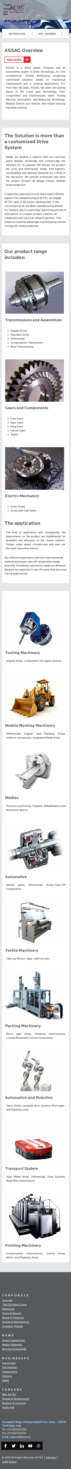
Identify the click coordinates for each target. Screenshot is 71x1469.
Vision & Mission (11, 1313)
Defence (7, 1376)
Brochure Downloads (14, 1349)
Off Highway (9, 1367)
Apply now (8, 1407)
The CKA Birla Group (14, 1304)
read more (14, 59)
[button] (5, 9)
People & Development (15, 1398)
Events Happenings (13, 1340)
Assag (5, 1380)
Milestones (8, 1309)
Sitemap (51, 1457)
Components (9, 1371)
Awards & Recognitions (15, 1321)
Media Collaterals (12, 1344)
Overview (7, 1300)
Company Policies (12, 1326)
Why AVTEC (9, 1394)
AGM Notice (9, 1461)
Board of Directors (13, 1317)
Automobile (9, 1363)
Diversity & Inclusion (14, 1403)
